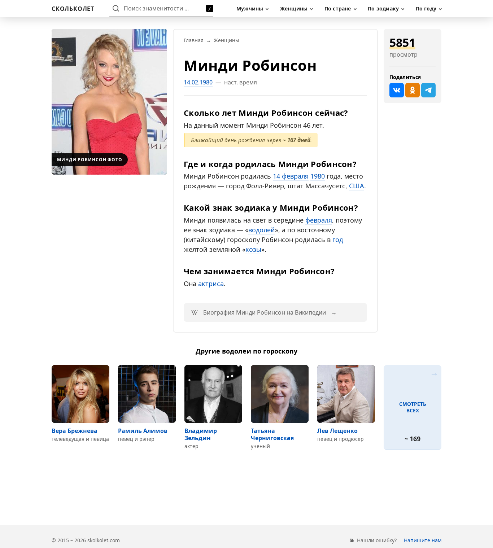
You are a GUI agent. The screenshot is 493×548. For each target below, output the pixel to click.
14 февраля (291, 176)
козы (253, 249)
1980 (317, 176)
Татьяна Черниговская (272, 434)
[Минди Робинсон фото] (109, 102)
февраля (318, 220)
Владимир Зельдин (200, 434)
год (337, 239)
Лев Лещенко (337, 431)
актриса (211, 283)
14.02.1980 (198, 82)
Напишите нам (422, 540)
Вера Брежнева (74, 431)
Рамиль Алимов (142, 431)
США (356, 185)
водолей (261, 229)
